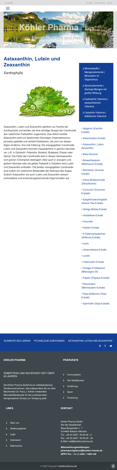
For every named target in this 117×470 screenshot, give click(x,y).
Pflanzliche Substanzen (49, 340)
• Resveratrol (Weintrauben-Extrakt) (93, 285)
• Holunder (87, 221)
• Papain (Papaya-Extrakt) (95, 277)
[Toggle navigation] (8, 8)
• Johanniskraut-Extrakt (93, 249)
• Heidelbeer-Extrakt (92, 215)
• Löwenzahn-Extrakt (92, 262)
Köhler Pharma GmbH (71, 421)
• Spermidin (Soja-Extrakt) (95, 303)
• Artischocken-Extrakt (93, 138)
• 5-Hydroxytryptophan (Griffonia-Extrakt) (93, 235)
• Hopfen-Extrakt (90, 227)
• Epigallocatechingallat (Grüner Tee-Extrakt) (94, 201)
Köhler (10, 384)
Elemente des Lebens (17, 340)
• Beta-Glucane (89, 154)
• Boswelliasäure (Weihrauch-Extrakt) (92, 162)
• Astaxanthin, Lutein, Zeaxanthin (92, 146)
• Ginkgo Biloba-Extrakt (93, 209)
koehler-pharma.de (67, 466)
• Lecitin (85, 255)
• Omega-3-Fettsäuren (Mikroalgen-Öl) (93, 269)
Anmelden (9, 2)
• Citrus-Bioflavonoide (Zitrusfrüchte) (93, 181)
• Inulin (85, 243)
